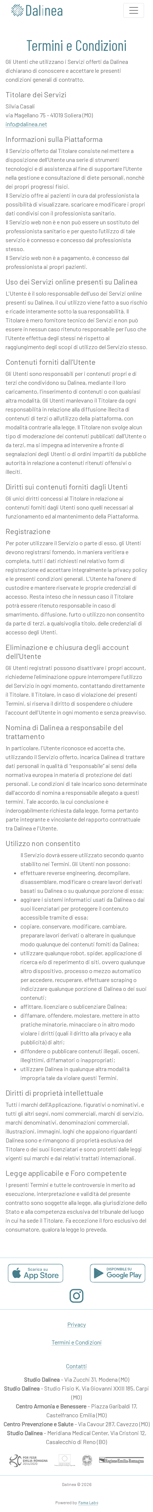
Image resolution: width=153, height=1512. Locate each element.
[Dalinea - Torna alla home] (37, 10)
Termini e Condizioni (77, 1342)
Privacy (76, 1324)
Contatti (76, 1365)
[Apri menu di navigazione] (133, 10)
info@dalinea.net (26, 123)
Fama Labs (88, 1502)
